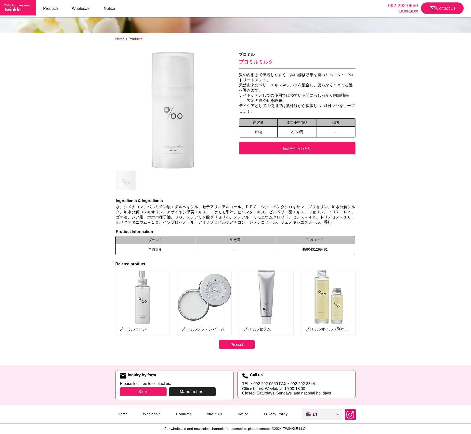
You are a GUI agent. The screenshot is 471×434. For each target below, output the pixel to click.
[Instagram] (350, 414)
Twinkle (12, 9)
